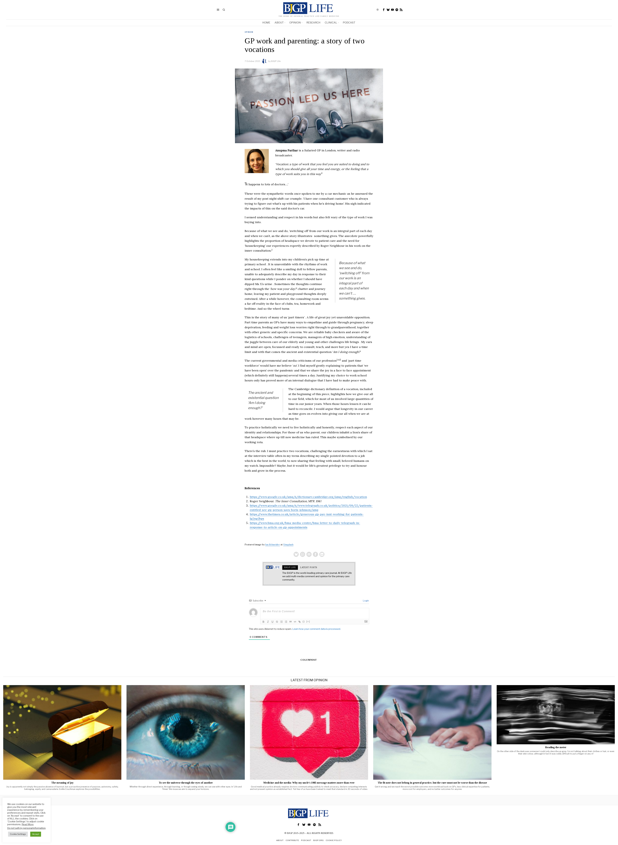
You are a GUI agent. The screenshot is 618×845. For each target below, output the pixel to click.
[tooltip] (384, 10)
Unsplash (288, 544)
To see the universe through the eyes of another (186, 782)
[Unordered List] (286, 622)
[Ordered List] (281, 622)
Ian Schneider (272, 544)
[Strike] (277, 622)
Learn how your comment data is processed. (316, 629)
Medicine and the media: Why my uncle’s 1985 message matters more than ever (309, 782)
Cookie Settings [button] (18, 834)
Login (365, 600)
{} (304, 621)
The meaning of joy (62, 782)
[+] (308, 621)
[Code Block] (295, 622)
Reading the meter (555, 747)
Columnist (308, 660)
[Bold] (263, 622)
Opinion (249, 32)
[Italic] (268, 622)
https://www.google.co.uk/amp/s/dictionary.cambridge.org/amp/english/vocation (308, 497)
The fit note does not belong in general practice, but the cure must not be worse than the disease (432, 782)
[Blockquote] (290, 622)
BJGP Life (276, 61)
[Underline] (272, 622)
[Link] (299, 622)
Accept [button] (35, 834)
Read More (28, 824)
